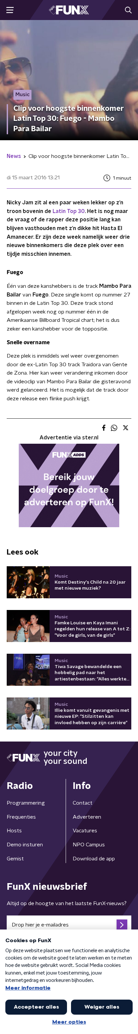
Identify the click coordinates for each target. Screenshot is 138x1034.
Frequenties (21, 817)
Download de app (94, 858)
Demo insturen (25, 844)
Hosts (14, 830)
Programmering (26, 803)
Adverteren (87, 817)
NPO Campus (89, 844)
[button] (9, 10)
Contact (82, 803)
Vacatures (85, 830)
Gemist (15, 858)
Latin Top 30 (68, 211)
